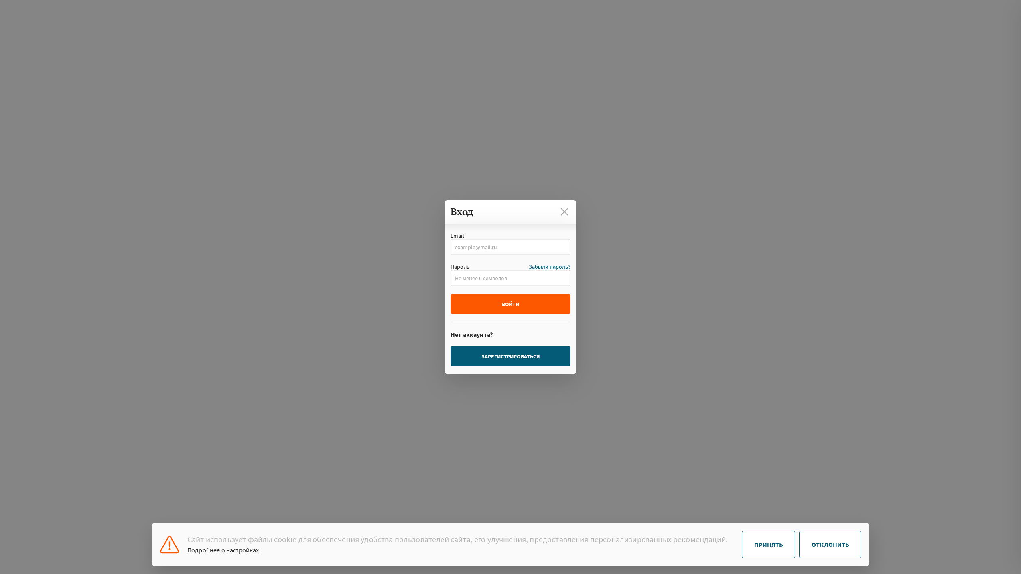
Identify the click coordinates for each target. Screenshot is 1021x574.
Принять (768, 544)
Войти (510, 304)
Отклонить (830, 544)
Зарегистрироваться (510, 356)
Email (457, 235)
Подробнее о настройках (223, 550)
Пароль (460, 266)
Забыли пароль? (549, 266)
